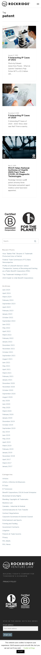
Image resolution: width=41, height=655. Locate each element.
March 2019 (6, 446)
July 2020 (6, 400)
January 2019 (7, 452)
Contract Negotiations (10, 513)
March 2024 (6, 297)
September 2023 (8, 304)
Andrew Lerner (11, 28)
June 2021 (6, 362)
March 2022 (6, 335)
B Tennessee (7, 489)
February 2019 (7, 449)
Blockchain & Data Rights (11, 496)
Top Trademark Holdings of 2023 (14, 274)
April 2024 (6, 293)
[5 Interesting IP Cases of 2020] (19, 109)
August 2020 (7, 397)
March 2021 (6, 373)
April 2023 (6, 307)
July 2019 (6, 432)
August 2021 (7, 359)
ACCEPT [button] (20, 651)
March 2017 (6, 463)
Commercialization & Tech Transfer (15, 510)
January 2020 (7, 418)
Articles (5, 478)
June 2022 (6, 324)
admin (9, 138)
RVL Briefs (6, 541)
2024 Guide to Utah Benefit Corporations (17, 278)
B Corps (5, 485)
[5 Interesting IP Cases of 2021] (19, 53)
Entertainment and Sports (12, 520)
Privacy (5, 537)
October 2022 (7, 317)
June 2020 (6, 404)
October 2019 (7, 425)
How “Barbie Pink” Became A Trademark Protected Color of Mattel (17, 254)
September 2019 (8, 428)
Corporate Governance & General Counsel (17, 517)
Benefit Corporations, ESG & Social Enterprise (19, 492)
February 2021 (7, 376)
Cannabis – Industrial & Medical (13, 506)
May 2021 (6, 366)
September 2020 (8, 394)
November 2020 (8, 387)
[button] (38, 4)
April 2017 (6, 459)
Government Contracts (10, 527)
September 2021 (8, 355)
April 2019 (6, 442)
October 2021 (7, 352)
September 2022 (8, 321)
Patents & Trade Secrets (11, 534)
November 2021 (8, 349)
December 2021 (8, 345)
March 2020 (6, 411)
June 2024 (6, 290)
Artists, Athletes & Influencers (13, 482)
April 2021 (6, 369)
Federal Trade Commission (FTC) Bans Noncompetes (16, 261)
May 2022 (6, 328)
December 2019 (8, 421)
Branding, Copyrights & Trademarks (15, 499)
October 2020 (7, 390)
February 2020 (7, 414)
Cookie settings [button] (29, 648)
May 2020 (6, 407)
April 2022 (6, 331)
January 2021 (7, 380)
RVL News (6, 544)
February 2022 (7, 338)
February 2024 (7, 300)
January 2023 (7, 314)
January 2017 (7, 466)
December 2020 (8, 383)
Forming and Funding (9, 523)
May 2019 (6, 439)
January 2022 (7, 342)
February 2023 (7, 310)
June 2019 (6, 435)
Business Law (7, 503)
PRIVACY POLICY (9, 581)
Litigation (5, 530)
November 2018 (8, 456)
